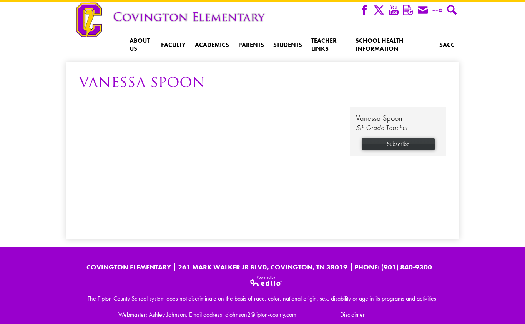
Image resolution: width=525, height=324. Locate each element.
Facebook (364, 10)
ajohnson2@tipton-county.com (260, 315)
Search (452, 10)
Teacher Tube (437, 10)
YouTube (393, 10)
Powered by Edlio (266, 281)
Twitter (379, 10)
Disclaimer (352, 315)
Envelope (423, 10)
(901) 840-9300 (406, 267)
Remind (408, 10)
